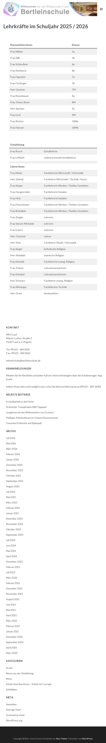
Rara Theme (61, 738)
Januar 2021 (12, 631)
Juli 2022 (10, 572)
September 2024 (14, 534)
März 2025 (11, 502)
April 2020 (11, 647)
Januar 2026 (12, 459)
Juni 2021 (11, 604)
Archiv (9, 668)
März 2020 (11, 653)
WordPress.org (14, 720)
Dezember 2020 (14, 636)
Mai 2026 (11, 443)
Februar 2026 (13, 454)
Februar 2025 (13, 507)
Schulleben (11, 689)
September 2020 (14, 642)
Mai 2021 (11, 610)
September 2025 (14, 481)
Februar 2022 (13, 583)
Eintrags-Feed (13, 709)
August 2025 (13, 486)
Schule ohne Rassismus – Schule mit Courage (29, 684)
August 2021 (13, 599)
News (9, 678)
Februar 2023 (13, 567)
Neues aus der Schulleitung (20, 673)
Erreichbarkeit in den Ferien (20, 401)
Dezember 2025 (14, 464)
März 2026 (11, 448)
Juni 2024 (11, 545)
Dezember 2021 (14, 588)
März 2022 (11, 577)
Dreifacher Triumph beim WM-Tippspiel (26, 407)
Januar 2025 (12, 513)
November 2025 (14, 470)
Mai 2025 (11, 497)
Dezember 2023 (14, 561)
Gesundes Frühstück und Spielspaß (24, 423)
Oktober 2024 (13, 529)
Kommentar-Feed (15, 715)
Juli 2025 (10, 491)
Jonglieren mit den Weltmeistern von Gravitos (30, 412)
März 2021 (11, 620)
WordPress (87, 738)
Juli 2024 (10, 540)
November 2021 (14, 593)
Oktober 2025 (13, 475)
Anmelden (11, 704)
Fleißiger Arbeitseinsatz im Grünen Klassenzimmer (32, 417)
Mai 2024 (11, 550)
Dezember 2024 (14, 518)
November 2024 (14, 524)
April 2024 (11, 556)
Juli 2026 (10, 438)
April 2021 (11, 615)
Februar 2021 (13, 626)
